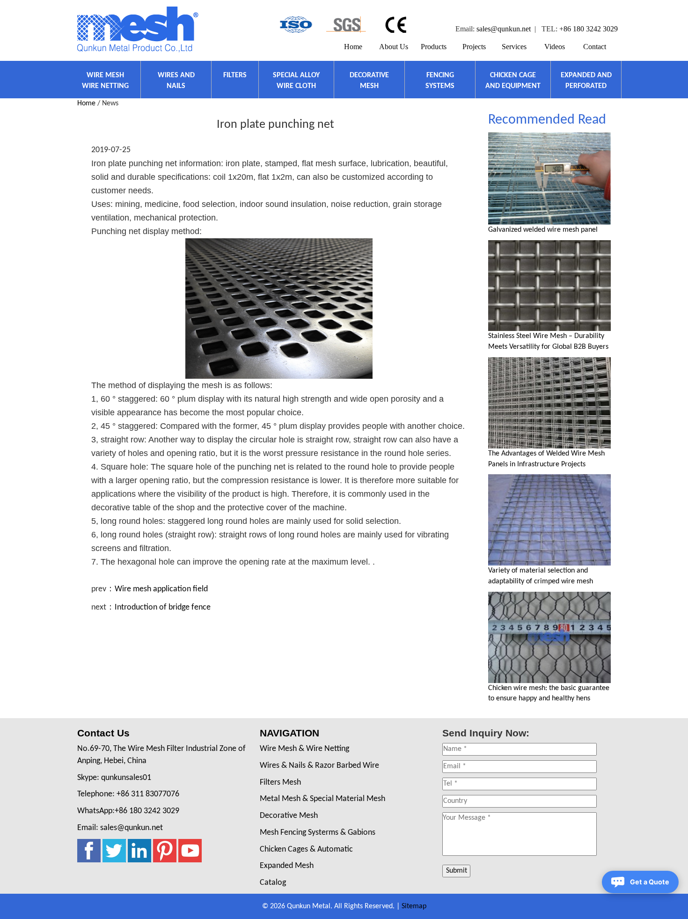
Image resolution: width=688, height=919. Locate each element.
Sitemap (414, 906)
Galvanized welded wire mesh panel (543, 230)
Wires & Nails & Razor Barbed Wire (319, 765)
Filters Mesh (280, 782)
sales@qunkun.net (503, 29)
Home (353, 47)
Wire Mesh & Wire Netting (304, 748)
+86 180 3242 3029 (588, 29)
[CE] (397, 24)
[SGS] (346, 24)
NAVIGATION (289, 733)
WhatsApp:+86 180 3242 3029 (128, 811)
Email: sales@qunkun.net (120, 827)
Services (514, 47)
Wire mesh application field (161, 589)
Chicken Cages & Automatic (306, 849)
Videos (554, 47)
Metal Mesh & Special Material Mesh (322, 798)
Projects (474, 47)
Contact (594, 47)
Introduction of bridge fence (163, 607)
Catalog (273, 882)
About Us (393, 47)
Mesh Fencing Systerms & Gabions (317, 832)
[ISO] (295, 24)
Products (433, 47)
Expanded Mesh (287, 865)
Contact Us (103, 733)
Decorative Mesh (289, 815)
